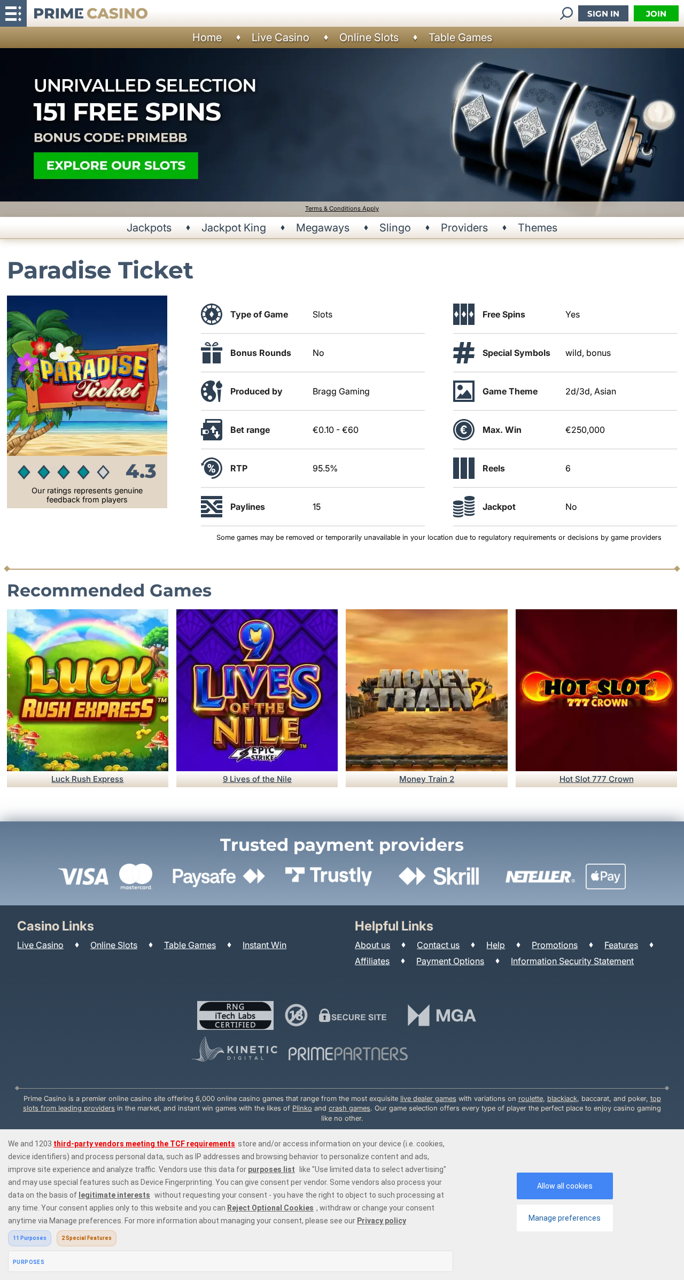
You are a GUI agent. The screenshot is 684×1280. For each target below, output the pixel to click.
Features (621, 945)
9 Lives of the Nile (257, 779)
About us (372, 945)
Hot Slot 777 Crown (596, 779)
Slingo (395, 227)
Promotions (555, 945)
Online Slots (369, 37)
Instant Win (264, 945)
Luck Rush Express (87, 779)
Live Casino (280, 37)
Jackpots (149, 227)
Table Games (460, 37)
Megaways (322, 227)
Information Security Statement (572, 961)
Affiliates (372, 961)
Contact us (438, 945)
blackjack (562, 1099)
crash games (349, 1108)
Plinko (302, 1108)
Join (656, 14)
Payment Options (450, 961)
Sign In (603, 14)
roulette (530, 1099)
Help (495, 945)
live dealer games (428, 1099)
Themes (537, 227)
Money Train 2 (426, 779)
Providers (464, 227)
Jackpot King (233, 227)
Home (207, 37)
